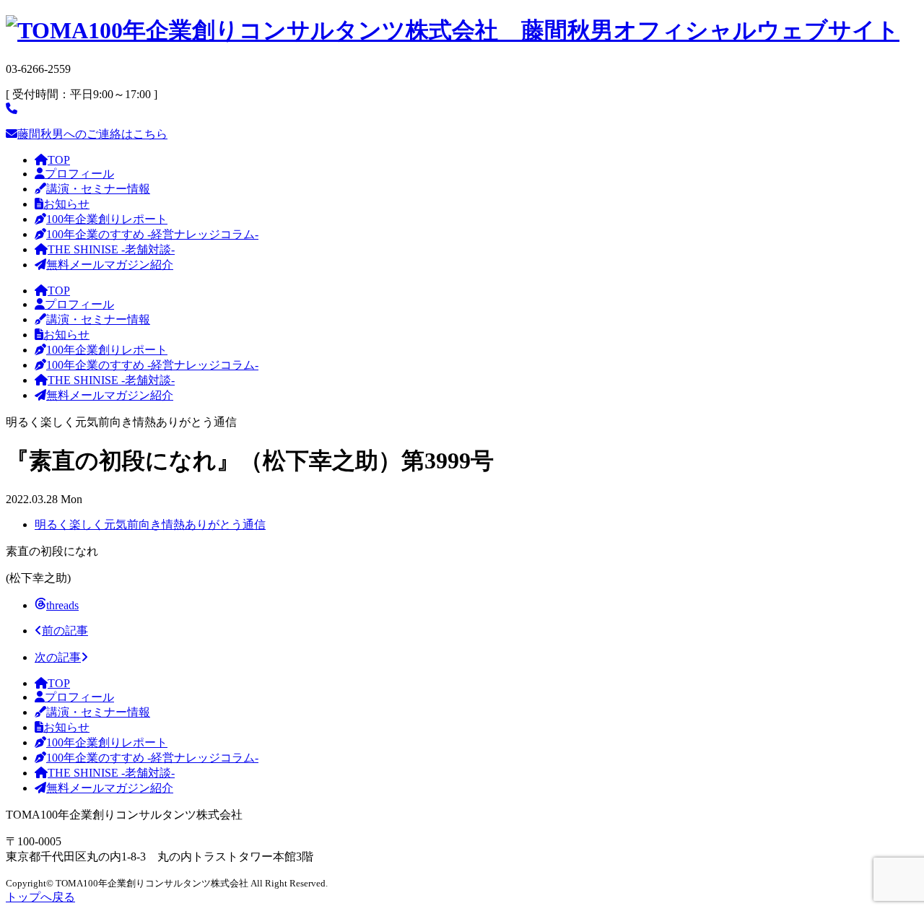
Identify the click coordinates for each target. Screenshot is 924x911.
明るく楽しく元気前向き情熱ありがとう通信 (150, 524)
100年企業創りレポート (106, 219)
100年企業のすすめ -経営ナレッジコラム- (152, 234)
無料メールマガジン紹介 (109, 264)
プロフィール (79, 173)
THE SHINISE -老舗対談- (111, 249)
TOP (59, 160)
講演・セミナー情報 (98, 189)
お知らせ (66, 204)
